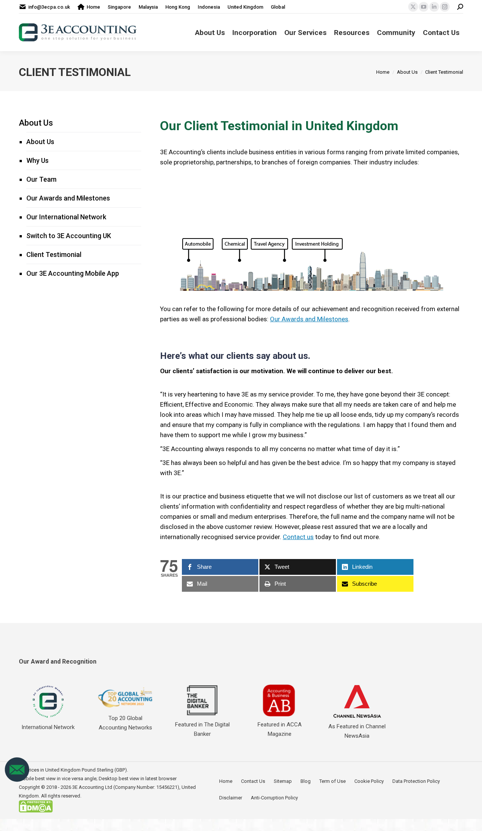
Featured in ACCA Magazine (280, 729)
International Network (48, 727)
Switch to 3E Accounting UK (68, 236)
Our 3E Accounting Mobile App (72, 273)
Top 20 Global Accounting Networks (125, 723)
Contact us (298, 537)
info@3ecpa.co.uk (49, 7)
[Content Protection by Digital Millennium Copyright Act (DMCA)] (36, 811)
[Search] (460, 7)
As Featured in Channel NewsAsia (357, 731)
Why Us (37, 160)
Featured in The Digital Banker (202, 729)
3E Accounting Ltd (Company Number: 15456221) (125, 787)
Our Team (41, 179)
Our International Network (66, 217)
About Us (36, 123)
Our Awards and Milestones (309, 319)
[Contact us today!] (17, 780)
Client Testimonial (53, 254)
